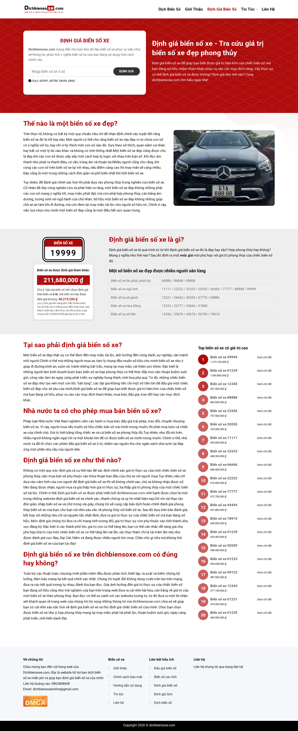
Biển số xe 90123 (223, 572)
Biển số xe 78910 (223, 518)
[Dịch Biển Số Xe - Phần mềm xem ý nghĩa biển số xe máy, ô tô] (43, 9)
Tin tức (248, 9)
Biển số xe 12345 (223, 384)
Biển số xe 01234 (223, 370)
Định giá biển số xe (84, 41)
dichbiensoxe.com (131, 493)
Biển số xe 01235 (223, 613)
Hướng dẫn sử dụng (127, 685)
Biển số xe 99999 (223, 357)
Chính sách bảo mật (127, 677)
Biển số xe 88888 (223, 397)
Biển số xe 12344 (223, 586)
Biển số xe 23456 (223, 411)
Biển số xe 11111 (223, 438)
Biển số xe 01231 (223, 599)
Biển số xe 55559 (223, 545)
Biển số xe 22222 (223, 478)
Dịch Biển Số (170, 9)
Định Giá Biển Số (222, 9)
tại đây (70, 543)
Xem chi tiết (264, 357)
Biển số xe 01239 (223, 532)
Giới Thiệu (194, 9)
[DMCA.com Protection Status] (35, 701)
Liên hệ (268, 9)
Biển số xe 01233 (223, 559)
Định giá (126, 71)
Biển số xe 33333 (223, 451)
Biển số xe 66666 (223, 465)
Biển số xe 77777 (223, 491)
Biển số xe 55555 (223, 424)
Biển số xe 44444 (223, 505)
